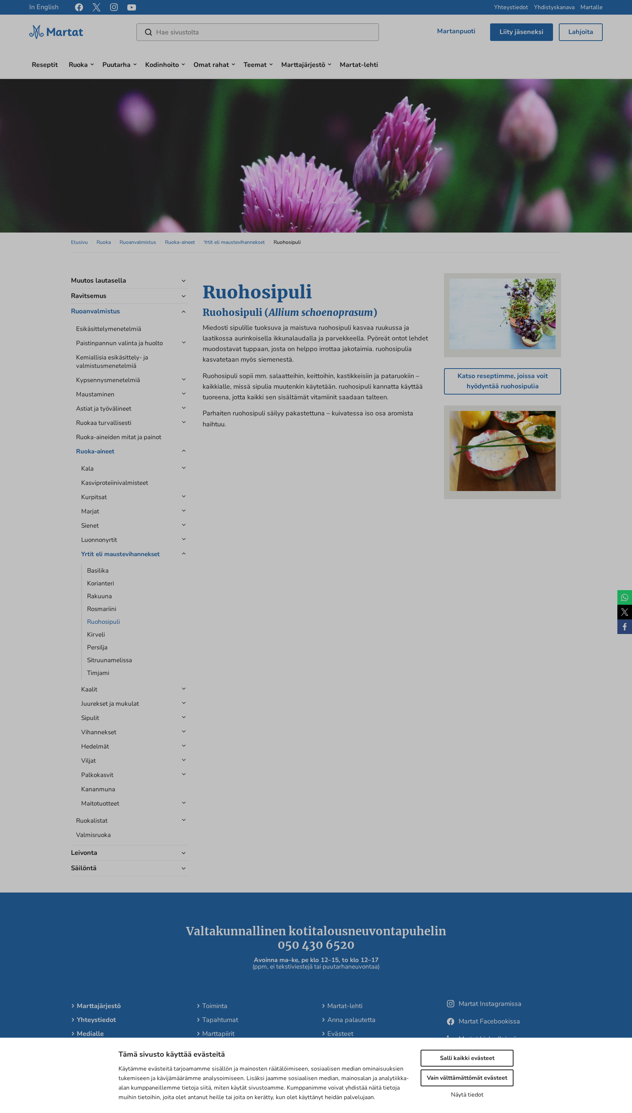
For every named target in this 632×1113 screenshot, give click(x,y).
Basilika (98, 570)
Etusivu (79, 242)
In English (44, 7)
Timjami (98, 673)
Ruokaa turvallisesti (103, 423)
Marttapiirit (218, 1033)
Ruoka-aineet (180, 242)
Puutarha (116, 64)
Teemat (255, 64)
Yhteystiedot (511, 7)
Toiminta (214, 1005)
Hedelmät (95, 746)
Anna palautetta (351, 1019)
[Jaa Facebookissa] (624, 626)
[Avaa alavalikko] (92, 63)
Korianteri (100, 583)
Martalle (591, 7)
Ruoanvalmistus (138, 242)
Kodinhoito (162, 64)
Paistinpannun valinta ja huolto (119, 343)
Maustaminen (95, 394)
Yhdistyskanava (554, 7)
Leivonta (84, 852)
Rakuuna (99, 596)
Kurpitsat (94, 497)
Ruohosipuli (103, 622)
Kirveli (96, 634)
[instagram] (114, 7)
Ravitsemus (88, 295)
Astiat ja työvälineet (103, 408)
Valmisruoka (93, 835)
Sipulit (90, 718)
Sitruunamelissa (109, 660)
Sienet (90, 525)
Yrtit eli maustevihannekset (234, 242)
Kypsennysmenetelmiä (108, 380)
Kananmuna (98, 789)
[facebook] (79, 7)
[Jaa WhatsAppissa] (624, 597)
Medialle (90, 1033)
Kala (87, 468)
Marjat (90, 511)
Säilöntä (84, 868)
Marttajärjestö (303, 64)
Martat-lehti (359, 64)
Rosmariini (101, 609)
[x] (97, 7)
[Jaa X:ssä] (624, 612)
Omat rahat (211, 64)
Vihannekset (98, 732)
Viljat (88, 761)
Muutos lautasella (98, 280)
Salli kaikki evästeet (467, 1058)
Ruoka (78, 64)
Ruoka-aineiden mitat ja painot (118, 437)
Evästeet (340, 1033)
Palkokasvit (97, 775)
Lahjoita (580, 31)
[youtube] (131, 7)
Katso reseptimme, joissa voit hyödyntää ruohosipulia (503, 381)
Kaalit (89, 689)
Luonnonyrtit (99, 540)
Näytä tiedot (467, 1095)
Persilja (97, 647)
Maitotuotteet (100, 803)
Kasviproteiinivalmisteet (114, 483)
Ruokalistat (92, 820)
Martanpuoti (456, 31)
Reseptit (45, 64)
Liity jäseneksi (521, 31)
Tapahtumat (220, 1019)
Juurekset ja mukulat (110, 703)
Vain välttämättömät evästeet (467, 1078)
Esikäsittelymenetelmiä (108, 329)
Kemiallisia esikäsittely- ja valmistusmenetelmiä (112, 361)
